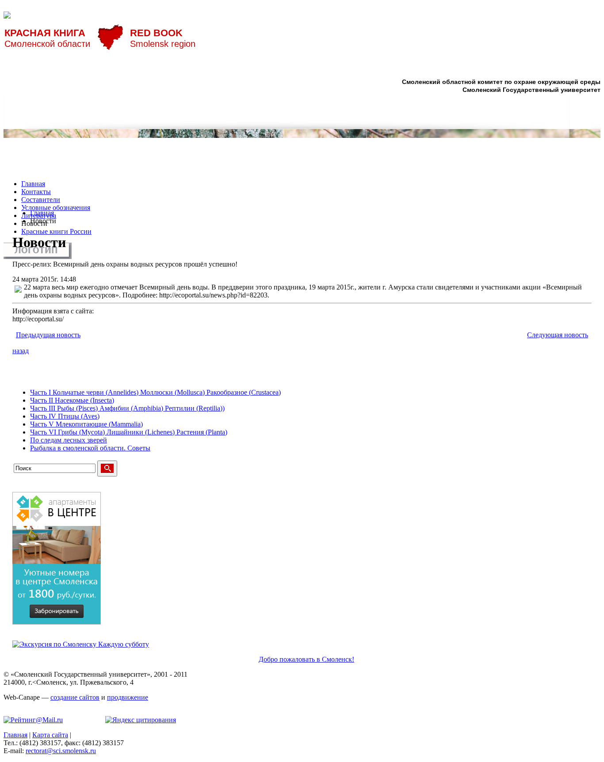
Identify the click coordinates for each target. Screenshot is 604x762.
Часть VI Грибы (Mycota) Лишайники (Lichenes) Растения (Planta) (128, 432)
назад (20, 350)
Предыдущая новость (48, 335)
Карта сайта (50, 735)
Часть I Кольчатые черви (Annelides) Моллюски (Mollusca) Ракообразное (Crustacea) (155, 392)
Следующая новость (557, 335)
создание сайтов (74, 697)
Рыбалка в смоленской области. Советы (90, 448)
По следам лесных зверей (68, 440)
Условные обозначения (55, 207)
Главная (33, 183)
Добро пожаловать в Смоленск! (306, 659)
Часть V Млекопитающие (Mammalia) (86, 424)
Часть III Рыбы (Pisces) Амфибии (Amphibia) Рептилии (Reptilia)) (127, 408)
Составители (40, 199)
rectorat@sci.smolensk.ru (61, 750)
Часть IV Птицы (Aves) (64, 416)
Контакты (36, 191)
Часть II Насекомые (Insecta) (72, 400)
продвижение (127, 697)
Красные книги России (56, 231)
